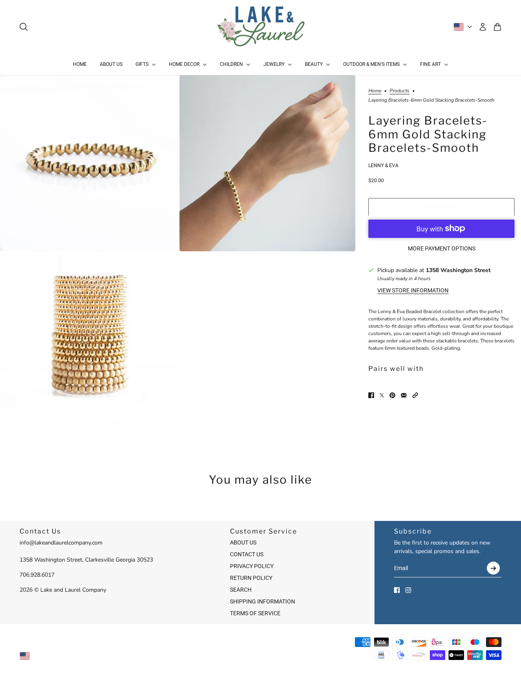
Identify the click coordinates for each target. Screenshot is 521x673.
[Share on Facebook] (371, 395)
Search (241, 589)
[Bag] (497, 27)
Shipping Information (262, 601)
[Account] (483, 27)
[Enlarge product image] (88, 163)
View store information (413, 290)
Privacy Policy (252, 566)
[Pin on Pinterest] (392, 395)
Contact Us (246, 554)
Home (374, 91)
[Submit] (493, 568)
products (399, 91)
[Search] (24, 27)
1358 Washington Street (458, 270)
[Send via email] (403, 395)
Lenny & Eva (383, 165)
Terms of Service (255, 613)
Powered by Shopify (260, 655)
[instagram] (408, 590)
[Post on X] (381, 395)
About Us (243, 542)
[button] (415, 395)
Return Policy (251, 578)
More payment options (441, 248)
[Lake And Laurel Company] (260, 27)
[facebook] (396, 590)
